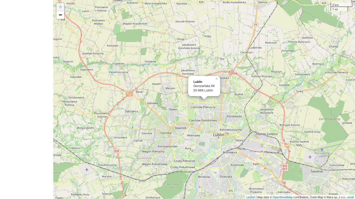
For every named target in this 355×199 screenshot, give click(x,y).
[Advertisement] (26, 99)
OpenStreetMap (283, 197)
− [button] (60, 15)
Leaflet (250, 197)
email (350, 197)
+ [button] (60, 7)
